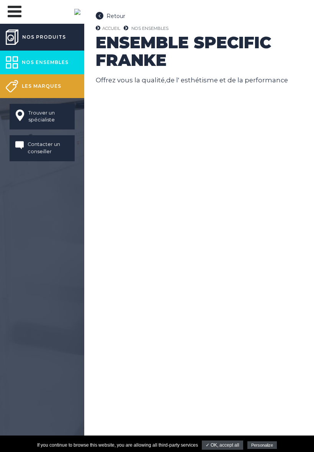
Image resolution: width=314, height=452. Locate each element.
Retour (115, 16)
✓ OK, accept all (222, 445)
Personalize (262, 445)
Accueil (111, 28)
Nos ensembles (149, 28)
